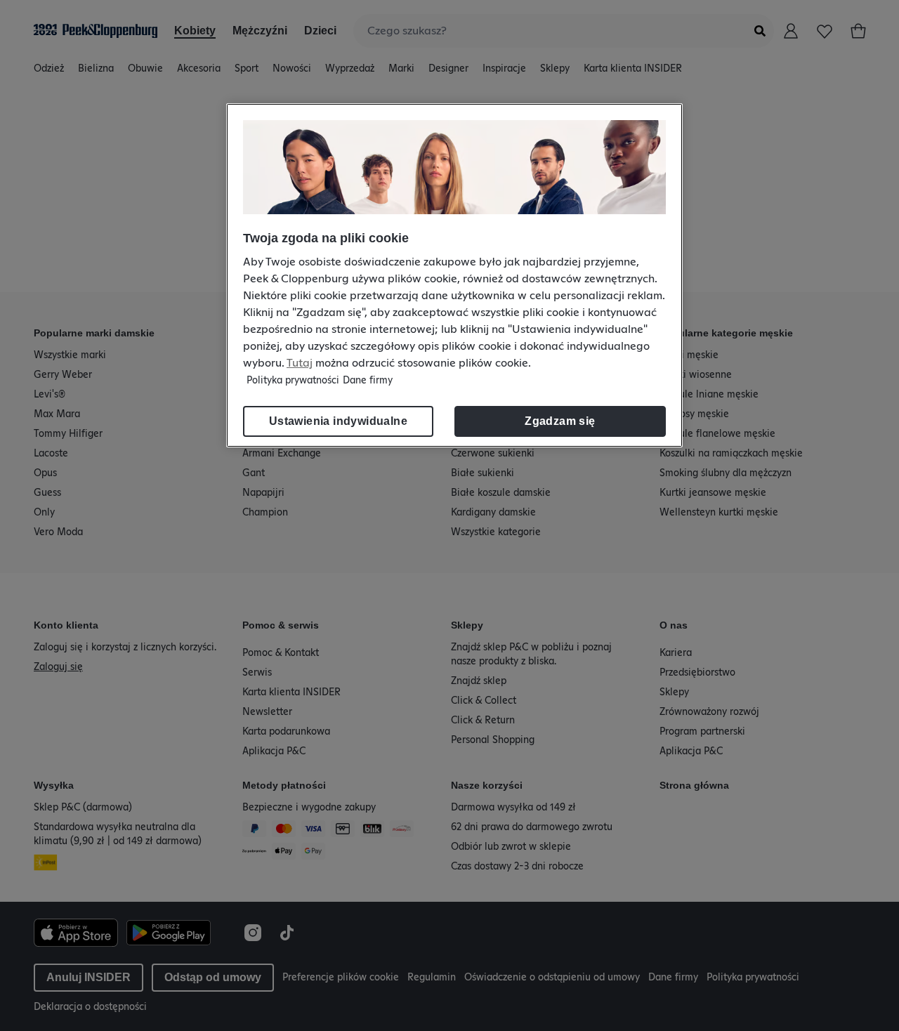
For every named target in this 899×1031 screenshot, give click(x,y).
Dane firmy (368, 381)
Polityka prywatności (293, 381)
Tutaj (300, 363)
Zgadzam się (560, 421)
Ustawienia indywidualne (338, 421)
